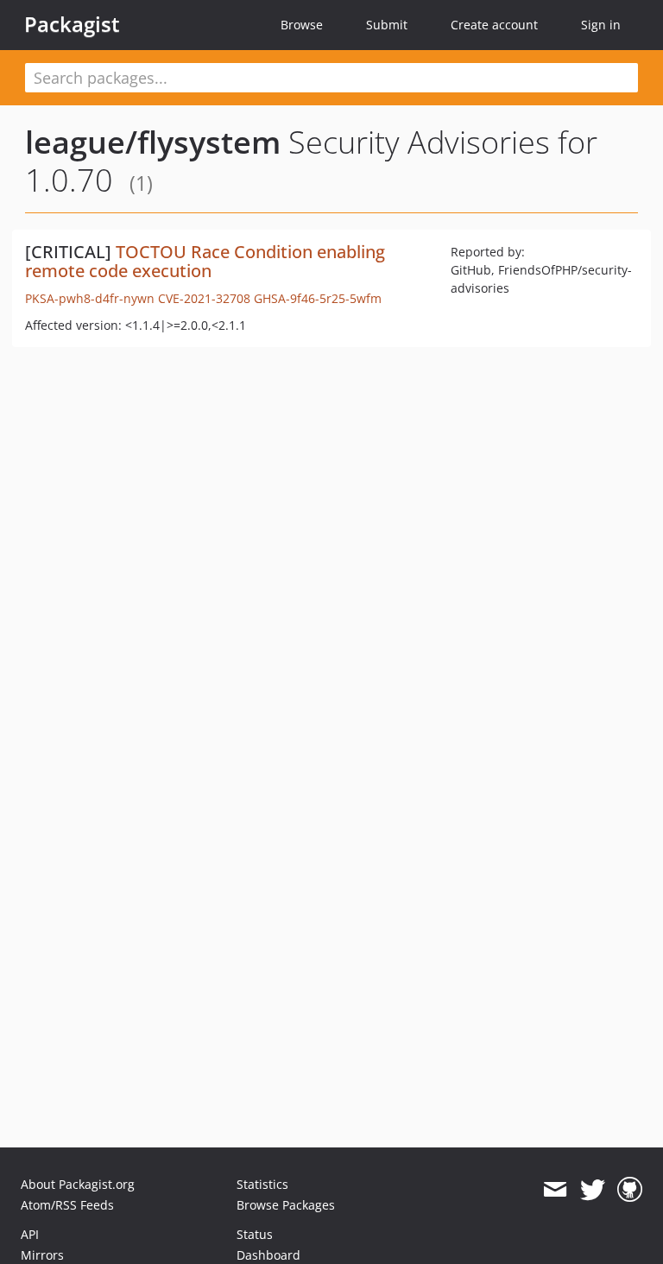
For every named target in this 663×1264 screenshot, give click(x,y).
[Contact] (554, 1189)
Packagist (72, 24)
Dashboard (268, 1255)
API (30, 1234)
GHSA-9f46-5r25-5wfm (318, 298)
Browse (302, 24)
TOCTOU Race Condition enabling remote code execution (205, 261)
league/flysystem (153, 142)
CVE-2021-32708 (204, 298)
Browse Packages (286, 1205)
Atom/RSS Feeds (67, 1205)
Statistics (262, 1184)
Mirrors (42, 1255)
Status (255, 1234)
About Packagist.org (78, 1184)
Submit (386, 24)
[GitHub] (629, 1189)
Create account (494, 24)
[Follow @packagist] (592, 1189)
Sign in (601, 24)
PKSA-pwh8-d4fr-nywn (90, 298)
